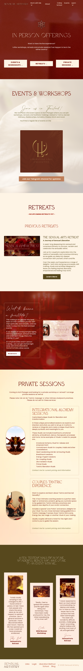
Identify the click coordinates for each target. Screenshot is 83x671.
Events (66, 3)
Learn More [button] (51, 276)
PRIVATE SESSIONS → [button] (67, 63)
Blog (53, 666)
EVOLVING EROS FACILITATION (17, 347)
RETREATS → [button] (41, 63)
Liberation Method (47, 664)
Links (27, 664)
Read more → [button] (13, 354)
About (47, 4)
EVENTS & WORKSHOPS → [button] (15, 63)
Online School (59, 4)
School (46, 666)
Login (34, 664)
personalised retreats (52, 394)
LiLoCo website (57, 121)
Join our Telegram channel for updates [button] (41, 179)
